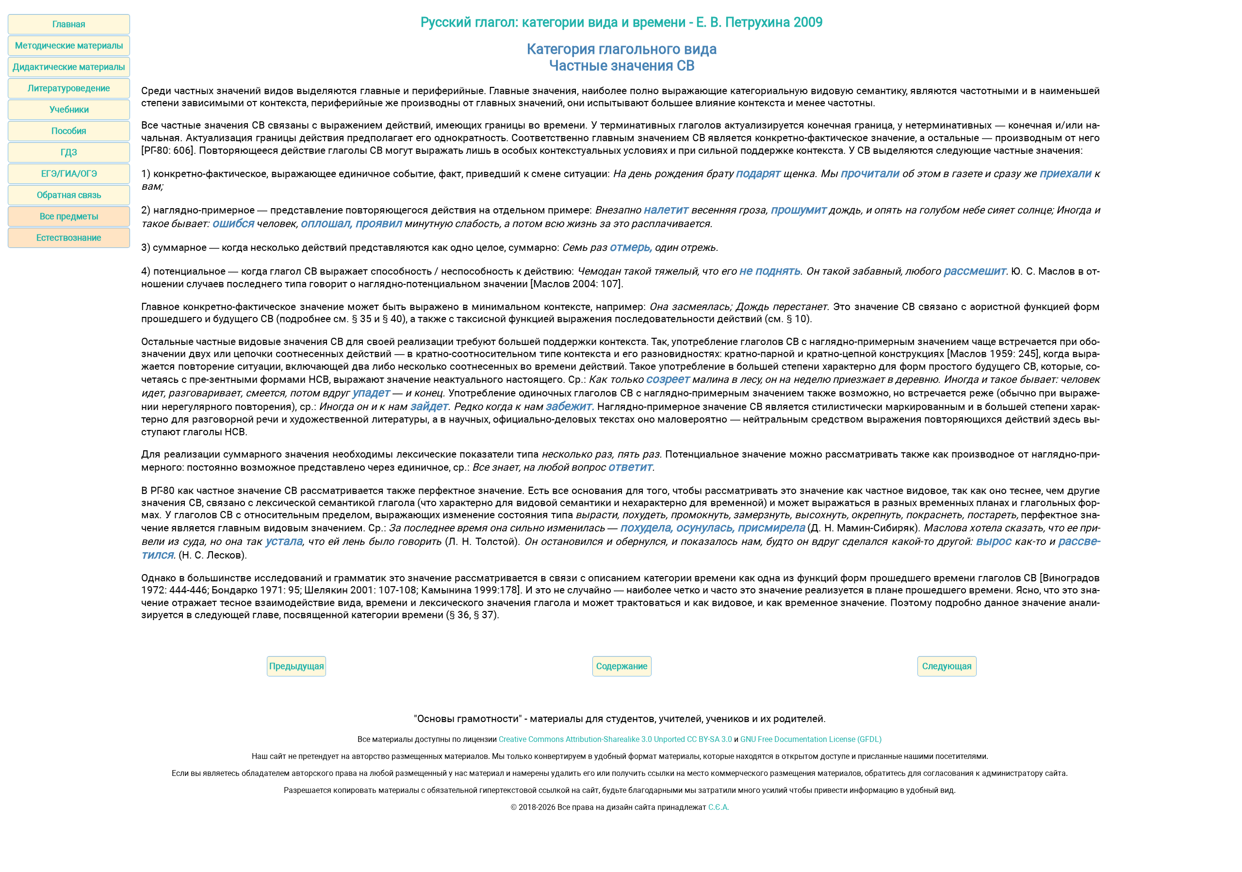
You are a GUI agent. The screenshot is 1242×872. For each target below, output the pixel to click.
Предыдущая (296, 666)
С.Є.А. (718, 807)
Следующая (947, 666)
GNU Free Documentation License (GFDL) (811, 739)
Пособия (68, 131)
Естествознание (68, 237)
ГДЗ (69, 152)
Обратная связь (69, 195)
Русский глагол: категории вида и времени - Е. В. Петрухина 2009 (622, 22)
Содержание (622, 666)
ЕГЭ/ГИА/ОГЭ (69, 173)
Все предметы (69, 216)
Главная (68, 24)
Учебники (69, 109)
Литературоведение (69, 88)
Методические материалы (69, 45)
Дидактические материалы (69, 67)
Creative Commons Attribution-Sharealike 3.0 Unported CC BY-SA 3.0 (615, 739)
